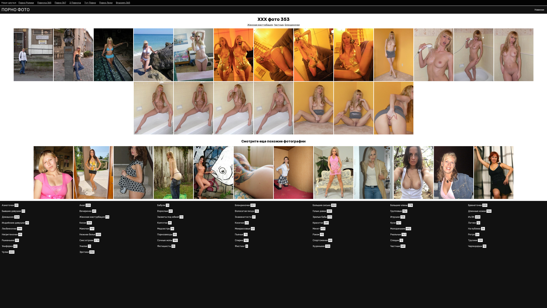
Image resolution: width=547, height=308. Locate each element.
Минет (319, 228)
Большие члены (401, 205)
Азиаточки (10, 205)
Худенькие (321, 246)
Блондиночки (292, 25)
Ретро (473, 234)
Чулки (8, 252)
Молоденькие (400, 228)
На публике (476, 228)
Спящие (396, 240)
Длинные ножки (479, 211)
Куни (395, 222)
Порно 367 (60, 2)
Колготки (164, 222)
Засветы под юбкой (170, 217)
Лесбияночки (12, 228)
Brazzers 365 (123, 2)
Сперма (241, 240)
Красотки (320, 222)
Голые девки (322, 211)
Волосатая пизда (246, 211)
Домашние (10, 217)
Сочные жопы (167, 240)
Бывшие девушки (13, 211)
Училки (84, 246)
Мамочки (86, 228)
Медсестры (165, 228)
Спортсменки (322, 240)
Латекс (474, 222)
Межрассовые (244, 228)
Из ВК (474, 217)
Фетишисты (166, 246)
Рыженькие (10, 240)
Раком (318, 234)
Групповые (398, 211)
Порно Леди (106, 2)
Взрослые (164, 211)
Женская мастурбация (260, 25)
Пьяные (241, 234)
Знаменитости (245, 217)
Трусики (475, 240)
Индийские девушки (15, 222)
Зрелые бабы (322, 217)
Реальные (398, 234)
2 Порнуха (75, 2)
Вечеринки (87, 211)
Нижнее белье (89, 234)
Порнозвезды (166, 234)
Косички (241, 222)
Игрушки (397, 217)
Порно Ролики (26, 2)
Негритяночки (12, 234)
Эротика (86, 252)
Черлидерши (477, 246)
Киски (85, 222)
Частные (279, 25)
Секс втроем (89, 240)
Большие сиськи (324, 205)
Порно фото (15, 9)
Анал (84, 205)
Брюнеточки (477, 205)
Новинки (539, 9)
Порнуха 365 (44, 2)
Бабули (163, 205)
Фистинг (241, 246)
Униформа (9, 246)
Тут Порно (90, 2)
